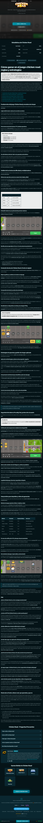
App (19, 1)
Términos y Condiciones (11, 811)
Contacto (31, 811)
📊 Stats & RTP (21, 60)
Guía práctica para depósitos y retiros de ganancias (12, 100)
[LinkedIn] (11, 761)
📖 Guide (32, 60)
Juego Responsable (26, 811)
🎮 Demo (11, 60)
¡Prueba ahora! (32, 759)
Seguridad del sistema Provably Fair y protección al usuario (14, 99)
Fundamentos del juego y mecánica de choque (14, 93)
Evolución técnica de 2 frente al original (12, 96)
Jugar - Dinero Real (21, 23)
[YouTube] (9, 761)
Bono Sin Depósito (24, 1)
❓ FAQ (21, 62)
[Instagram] (8, 761)
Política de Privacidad (19, 811)
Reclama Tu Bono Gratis (22, 821)
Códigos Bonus (38, 811)
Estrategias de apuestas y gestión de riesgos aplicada (12, 97)
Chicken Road (4, 811)
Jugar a (21, 791)
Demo (31, 1)
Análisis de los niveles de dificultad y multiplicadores (12, 94)
